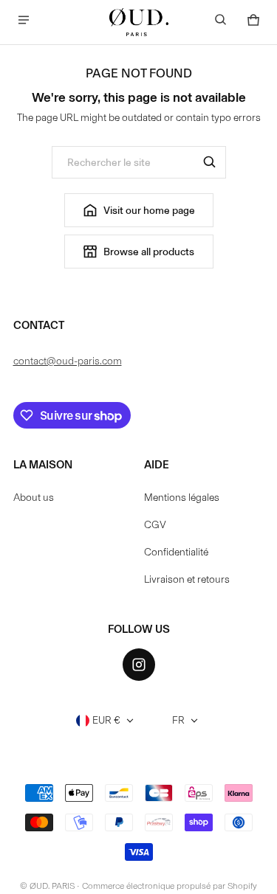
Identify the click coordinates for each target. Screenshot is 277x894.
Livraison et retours (187, 579)
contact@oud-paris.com (67, 361)
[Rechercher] (210, 162)
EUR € (106, 720)
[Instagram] (139, 664)
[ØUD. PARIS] (138, 21)
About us (33, 497)
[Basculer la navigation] (23, 20)
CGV (155, 525)
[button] (221, 20)
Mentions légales (181, 497)
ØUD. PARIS (52, 886)
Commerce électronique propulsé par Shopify (169, 886)
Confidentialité (176, 552)
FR (178, 720)
